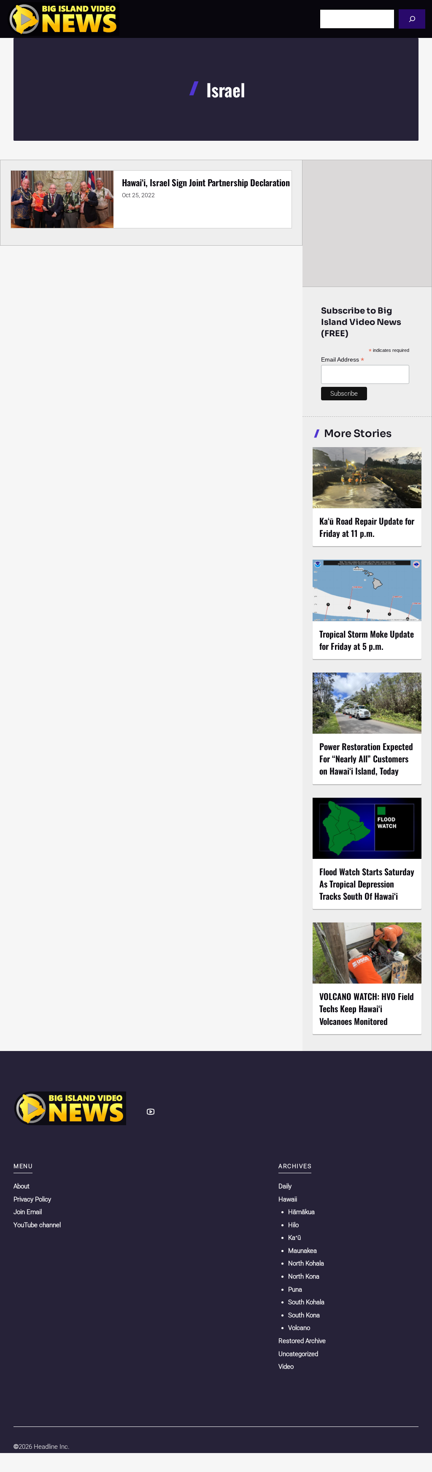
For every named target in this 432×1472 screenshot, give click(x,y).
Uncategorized (298, 1354)
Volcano (299, 1328)
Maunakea (302, 1251)
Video (286, 1366)
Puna (295, 1289)
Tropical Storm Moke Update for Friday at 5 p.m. (366, 639)
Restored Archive (302, 1341)
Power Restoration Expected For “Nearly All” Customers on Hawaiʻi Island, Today (366, 758)
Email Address (342, 360)
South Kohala (306, 1302)
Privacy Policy (32, 1199)
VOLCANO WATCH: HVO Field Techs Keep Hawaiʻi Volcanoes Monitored (366, 1008)
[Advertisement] (367, 223)
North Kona (303, 1276)
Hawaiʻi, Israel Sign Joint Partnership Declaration (206, 182)
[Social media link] (150, 1111)
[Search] (412, 18)
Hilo (293, 1225)
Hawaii (287, 1199)
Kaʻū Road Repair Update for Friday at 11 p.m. (366, 527)
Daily (285, 1186)
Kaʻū (294, 1237)
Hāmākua (301, 1212)
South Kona (304, 1315)
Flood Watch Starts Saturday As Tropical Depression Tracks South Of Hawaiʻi (366, 883)
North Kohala (306, 1263)
